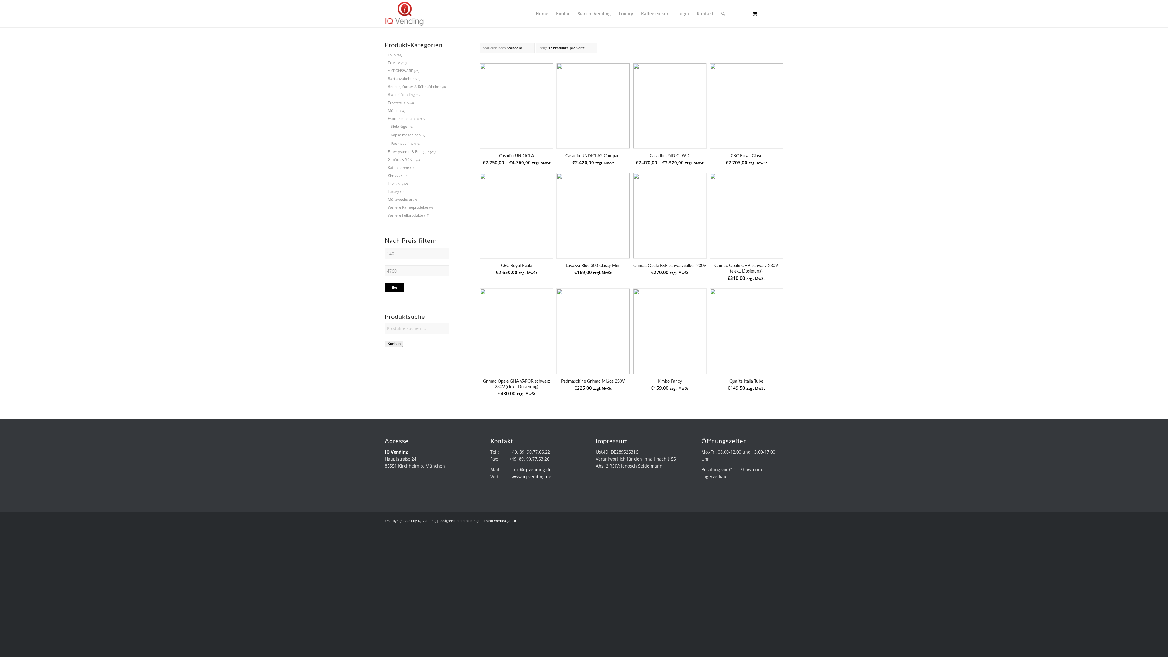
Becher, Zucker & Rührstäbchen (414, 86)
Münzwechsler (400, 199)
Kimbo (393, 175)
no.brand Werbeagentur (497, 520)
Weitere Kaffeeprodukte (408, 207)
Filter (394, 287)
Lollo (392, 54)
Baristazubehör (401, 78)
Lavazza (394, 183)
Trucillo (394, 62)
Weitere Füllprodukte (405, 215)
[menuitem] (542, 13)
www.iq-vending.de (531, 476)
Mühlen (394, 110)
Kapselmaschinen (406, 134)
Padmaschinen (403, 143)
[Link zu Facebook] (778, 13)
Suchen (394, 344)
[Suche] (723, 13)
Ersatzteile (397, 102)
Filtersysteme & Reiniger (408, 151)
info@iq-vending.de (531, 469)
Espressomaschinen (405, 118)
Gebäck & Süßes (401, 159)
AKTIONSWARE (400, 70)
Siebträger (400, 126)
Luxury (393, 191)
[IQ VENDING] (404, 13)
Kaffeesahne (398, 167)
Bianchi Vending (401, 94)
